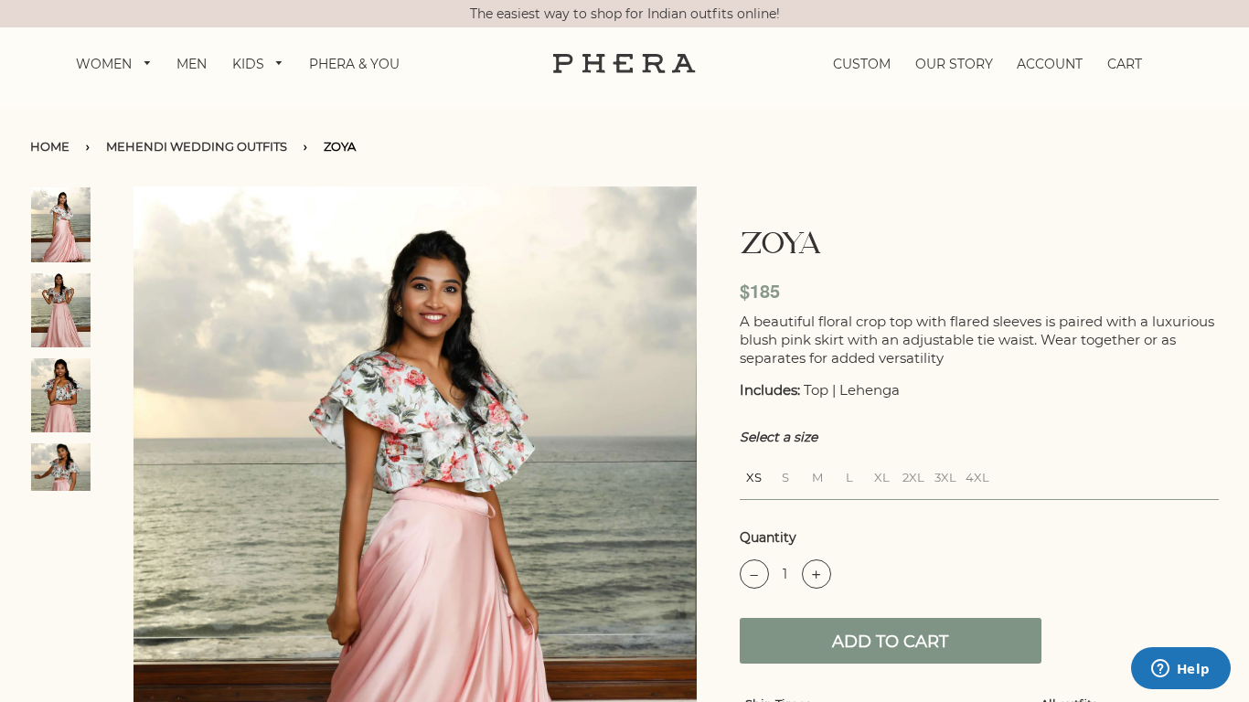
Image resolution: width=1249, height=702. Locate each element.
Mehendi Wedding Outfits (196, 146)
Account (1050, 64)
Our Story (954, 64)
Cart (1124, 64)
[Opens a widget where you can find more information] (1180, 670)
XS (754, 475)
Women (105, 64)
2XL (913, 475)
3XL (945, 475)
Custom (862, 64)
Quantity (768, 537)
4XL (977, 475)
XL (882, 475)
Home (49, 146)
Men (191, 64)
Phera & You (354, 64)
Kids (250, 64)
